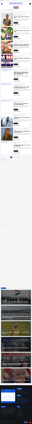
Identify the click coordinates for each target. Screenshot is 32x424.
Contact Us (19, 412)
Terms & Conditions (21, 415)
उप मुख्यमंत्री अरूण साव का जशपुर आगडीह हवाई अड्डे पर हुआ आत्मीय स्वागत (22, 118)
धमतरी (23, 28)
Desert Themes (3, 422)
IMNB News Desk (17, 14)
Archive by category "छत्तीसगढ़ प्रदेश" (9, 9)
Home (2, 9)
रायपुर (23, 69)
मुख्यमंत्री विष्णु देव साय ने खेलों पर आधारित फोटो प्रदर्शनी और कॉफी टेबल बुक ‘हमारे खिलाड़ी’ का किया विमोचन (22, 45)
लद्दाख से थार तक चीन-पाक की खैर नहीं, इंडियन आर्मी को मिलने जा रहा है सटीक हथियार (15, 301)
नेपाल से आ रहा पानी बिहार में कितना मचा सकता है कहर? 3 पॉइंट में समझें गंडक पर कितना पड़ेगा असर (15, 348)
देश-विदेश (5, 300)
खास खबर (3, 300)
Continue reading (17, 24)
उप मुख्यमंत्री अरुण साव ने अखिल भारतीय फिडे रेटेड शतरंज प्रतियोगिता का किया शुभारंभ (21, 104)
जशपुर (24, 55)
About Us (19, 408)
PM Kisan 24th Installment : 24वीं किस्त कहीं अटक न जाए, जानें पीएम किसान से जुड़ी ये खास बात (15, 333)
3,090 (18, 157)
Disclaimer (19, 410)
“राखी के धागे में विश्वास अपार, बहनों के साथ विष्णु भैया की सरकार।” (21, 17)
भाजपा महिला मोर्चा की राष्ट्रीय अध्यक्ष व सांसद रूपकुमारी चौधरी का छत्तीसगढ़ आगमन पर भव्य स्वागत (21, 87)
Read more (15, 22)
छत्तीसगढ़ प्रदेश (21, 14)
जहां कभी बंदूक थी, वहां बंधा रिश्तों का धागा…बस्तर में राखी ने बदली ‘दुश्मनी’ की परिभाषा (22, 146)
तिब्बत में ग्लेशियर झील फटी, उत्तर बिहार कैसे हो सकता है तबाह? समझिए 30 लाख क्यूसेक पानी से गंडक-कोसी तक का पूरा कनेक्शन (16, 317)
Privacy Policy (20, 413)
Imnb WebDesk (17, 28)
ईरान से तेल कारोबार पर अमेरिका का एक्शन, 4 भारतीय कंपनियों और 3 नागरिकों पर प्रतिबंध (15, 380)
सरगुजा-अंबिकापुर (25, 14)
